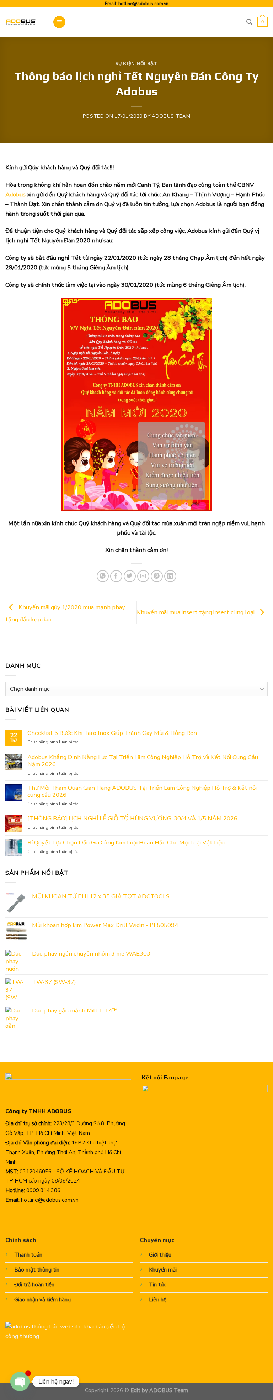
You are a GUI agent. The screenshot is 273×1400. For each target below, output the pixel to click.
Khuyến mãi (163, 1269)
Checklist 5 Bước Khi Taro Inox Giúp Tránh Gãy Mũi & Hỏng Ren (112, 733)
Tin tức (157, 1284)
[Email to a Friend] (143, 576)
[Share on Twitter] (130, 576)
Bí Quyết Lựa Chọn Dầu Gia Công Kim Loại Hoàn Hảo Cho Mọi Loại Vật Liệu (126, 842)
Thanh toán (28, 1254)
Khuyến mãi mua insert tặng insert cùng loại (196, 612)
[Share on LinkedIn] (170, 576)
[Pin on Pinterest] (157, 576)
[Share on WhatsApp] (103, 576)
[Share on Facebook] (116, 576)
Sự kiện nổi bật (136, 63)
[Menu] (59, 22)
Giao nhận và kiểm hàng (42, 1299)
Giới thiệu (160, 1254)
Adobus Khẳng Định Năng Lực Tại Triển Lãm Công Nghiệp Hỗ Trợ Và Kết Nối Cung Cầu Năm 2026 (142, 761)
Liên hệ (157, 1299)
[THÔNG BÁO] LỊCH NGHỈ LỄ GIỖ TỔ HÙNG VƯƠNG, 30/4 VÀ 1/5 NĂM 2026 (132, 818)
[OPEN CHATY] (20, 1381)
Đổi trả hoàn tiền (34, 1284)
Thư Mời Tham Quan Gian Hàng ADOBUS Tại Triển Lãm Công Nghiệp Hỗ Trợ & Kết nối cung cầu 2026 (142, 791)
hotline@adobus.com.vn (143, 3)
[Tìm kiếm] (249, 22)
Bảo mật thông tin (36, 1269)
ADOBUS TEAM (171, 116)
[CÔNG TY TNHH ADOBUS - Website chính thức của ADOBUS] (23, 22)
